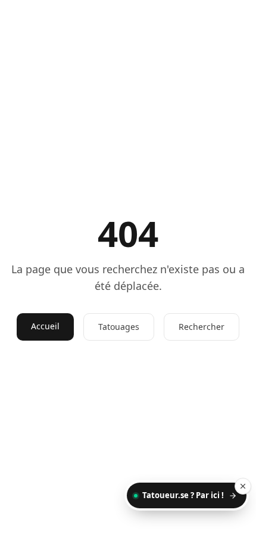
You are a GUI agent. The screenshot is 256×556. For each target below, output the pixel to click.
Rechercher (201, 326)
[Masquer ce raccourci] (243, 486)
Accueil (45, 326)
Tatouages (118, 326)
